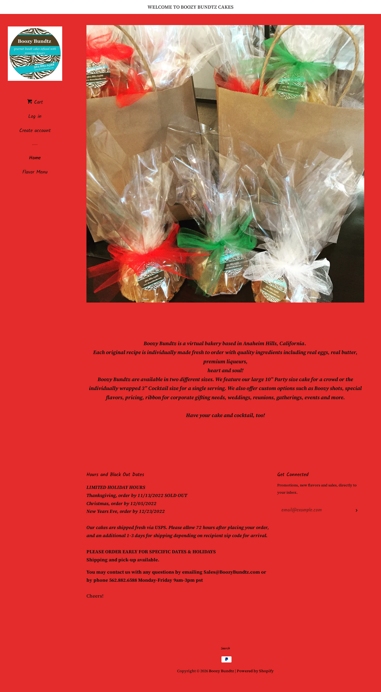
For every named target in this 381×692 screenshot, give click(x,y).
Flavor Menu (35, 172)
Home (35, 158)
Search (225, 648)
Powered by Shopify (255, 671)
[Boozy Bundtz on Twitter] (280, 525)
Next (352, 164)
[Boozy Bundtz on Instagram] (302, 525)
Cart (37, 102)
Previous (98, 164)
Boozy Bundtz (222, 671)
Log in (35, 117)
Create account (35, 131)
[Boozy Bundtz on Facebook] (291, 525)
